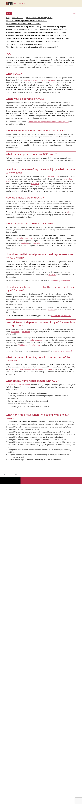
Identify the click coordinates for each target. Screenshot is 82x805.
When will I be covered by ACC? (32, 15)
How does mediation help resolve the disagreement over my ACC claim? (29, 25)
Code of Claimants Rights (16, 270)
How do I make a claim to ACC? (16, 22)
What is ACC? (15, 15)
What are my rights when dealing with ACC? (20, 34)
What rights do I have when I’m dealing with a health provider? (26, 37)
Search (72, 4)
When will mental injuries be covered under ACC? (22, 18)
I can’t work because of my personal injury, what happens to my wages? (29, 20)
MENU (76, 3)
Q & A (30, 339)
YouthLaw (19, 3)
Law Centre (71, 339)
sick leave (50, 134)
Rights (10, 339)
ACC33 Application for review (45, 241)
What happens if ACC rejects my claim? (41, 22)
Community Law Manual (49, 224)
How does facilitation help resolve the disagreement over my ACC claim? (29, 27)
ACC (7, 15)
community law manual (48, 201)
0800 (51, 339)
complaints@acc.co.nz (13, 175)
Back (75, 11)
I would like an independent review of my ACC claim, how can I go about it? (30, 30)
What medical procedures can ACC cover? (53, 18)
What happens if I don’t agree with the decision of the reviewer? (26, 32)
